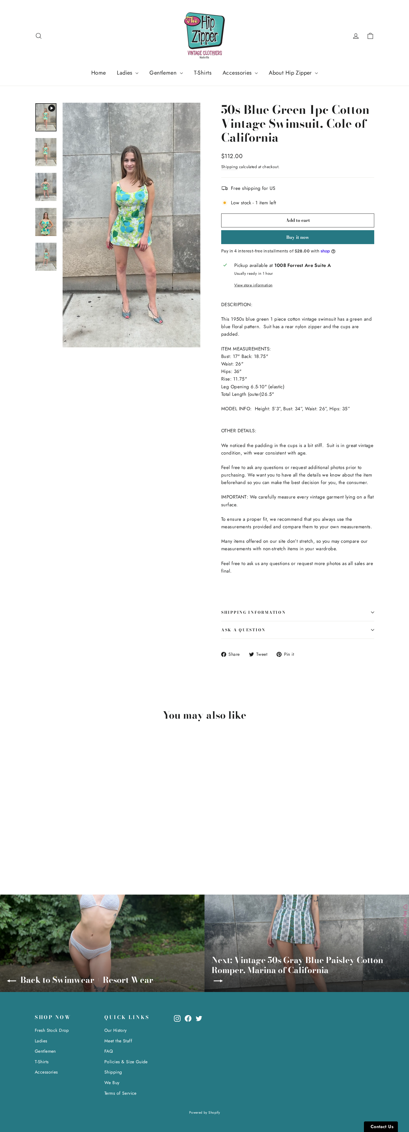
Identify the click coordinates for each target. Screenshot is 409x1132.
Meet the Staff (118, 1041)
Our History (115, 1030)
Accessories (238, 73)
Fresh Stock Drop (52, 1030)
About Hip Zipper (291, 73)
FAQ (108, 1051)
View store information (253, 285)
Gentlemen (163, 73)
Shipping (229, 167)
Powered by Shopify (204, 1112)
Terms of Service (120, 1093)
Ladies (125, 73)
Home (98, 73)
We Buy (112, 1082)
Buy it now (297, 237)
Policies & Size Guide (126, 1062)
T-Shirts (202, 73)
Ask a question (243, 630)
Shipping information (253, 612)
